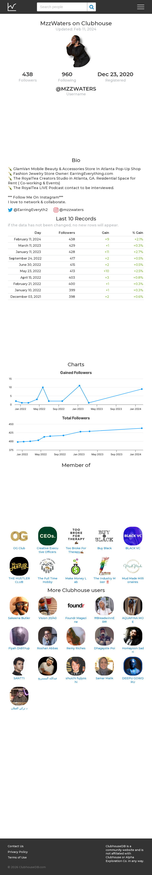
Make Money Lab (75, 580)
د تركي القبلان (19, 708)
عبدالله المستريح (47, 678)
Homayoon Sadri (133, 650)
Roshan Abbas (47, 648)
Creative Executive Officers (47, 550)
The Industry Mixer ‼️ (104, 580)
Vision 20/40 (48, 618)
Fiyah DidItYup (19, 648)
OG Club (19, 548)
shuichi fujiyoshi (76, 680)
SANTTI (19, 678)
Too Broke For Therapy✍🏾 (76, 550)
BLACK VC (132, 548)
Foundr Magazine (75, 620)
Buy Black (104, 548)
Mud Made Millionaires (133, 580)
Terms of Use (17, 857)
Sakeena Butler (19, 618)
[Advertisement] (76, 129)
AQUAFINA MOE (133, 620)
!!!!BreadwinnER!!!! (104, 620)
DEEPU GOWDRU (133, 680)
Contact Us (16, 846)
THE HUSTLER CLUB (19, 580)
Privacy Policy (18, 852)
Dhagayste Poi (104, 648)
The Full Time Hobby (47, 580)
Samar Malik (104, 678)
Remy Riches (76, 648)
